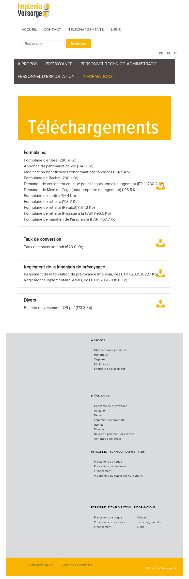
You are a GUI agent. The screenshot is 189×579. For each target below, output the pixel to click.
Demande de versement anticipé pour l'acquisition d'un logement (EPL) (94, 184)
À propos (28, 64)
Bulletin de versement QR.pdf (58, 308)
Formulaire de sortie (50, 195)
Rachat (98, 424)
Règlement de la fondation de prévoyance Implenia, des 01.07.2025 (91, 274)
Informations (98, 76)
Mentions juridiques (77, 565)
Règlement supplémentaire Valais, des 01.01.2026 (75, 280)
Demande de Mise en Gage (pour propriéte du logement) (81, 190)
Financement (102, 471)
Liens (116, 30)
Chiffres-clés (102, 364)
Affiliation (100, 410)
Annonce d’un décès (108, 438)
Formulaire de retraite (51, 201)
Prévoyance (59, 64)
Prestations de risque (108, 461)
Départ (98, 415)
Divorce (99, 429)
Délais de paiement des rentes (114, 434)
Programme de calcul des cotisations (118, 475)
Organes (99, 359)
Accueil (29, 30)
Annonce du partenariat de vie (58, 166)
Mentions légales (40, 565)
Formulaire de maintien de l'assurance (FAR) (70, 219)
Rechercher (78, 44)
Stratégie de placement (109, 368)
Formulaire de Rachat (51, 178)
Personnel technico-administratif (119, 64)
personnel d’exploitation (46, 76)
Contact (52, 30)
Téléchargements (86, 30)
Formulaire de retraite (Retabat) (59, 207)
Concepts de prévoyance (110, 406)
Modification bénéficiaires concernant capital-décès (77, 172)
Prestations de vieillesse (110, 466)
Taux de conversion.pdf (53, 247)
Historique (101, 354)
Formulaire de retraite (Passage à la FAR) (67, 213)
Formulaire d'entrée (50, 160)
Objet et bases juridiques (110, 350)
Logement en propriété (109, 420)
